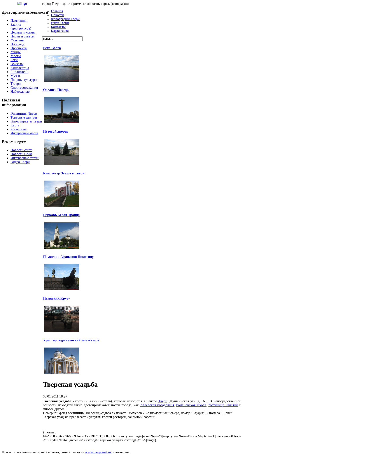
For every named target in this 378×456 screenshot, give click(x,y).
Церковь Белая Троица (61, 215)
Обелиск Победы (56, 90)
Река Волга (52, 48)
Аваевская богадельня (157, 405)
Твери (162, 401)
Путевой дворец (55, 131)
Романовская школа (191, 405)
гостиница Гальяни (223, 405)
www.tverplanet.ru (98, 452)
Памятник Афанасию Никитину (68, 257)
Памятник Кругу (56, 298)
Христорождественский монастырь (71, 340)
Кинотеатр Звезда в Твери (63, 173)
